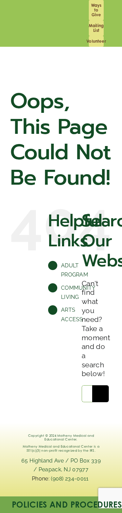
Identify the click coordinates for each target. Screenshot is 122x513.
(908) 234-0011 (70, 478)
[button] (61, 504)
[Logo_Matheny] (89, 64)
